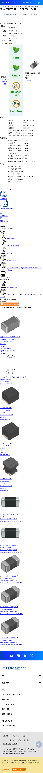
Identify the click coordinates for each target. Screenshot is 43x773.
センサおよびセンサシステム (13, 6)
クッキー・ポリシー (9, 740)
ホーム (4, 6)
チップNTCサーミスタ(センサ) (29, 6)
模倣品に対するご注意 (10, 744)
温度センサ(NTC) (21, 6)
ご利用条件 (6, 736)
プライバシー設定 (24, 740)
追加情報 (6, 769)
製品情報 (6, 6)
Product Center (26, 2)
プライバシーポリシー (19, 736)
